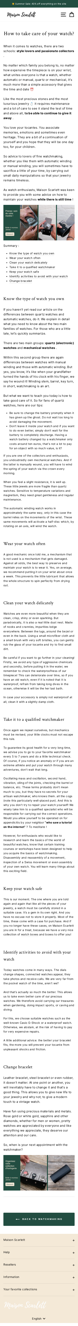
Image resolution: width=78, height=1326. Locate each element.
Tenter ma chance (59, 677)
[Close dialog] (75, 641)
